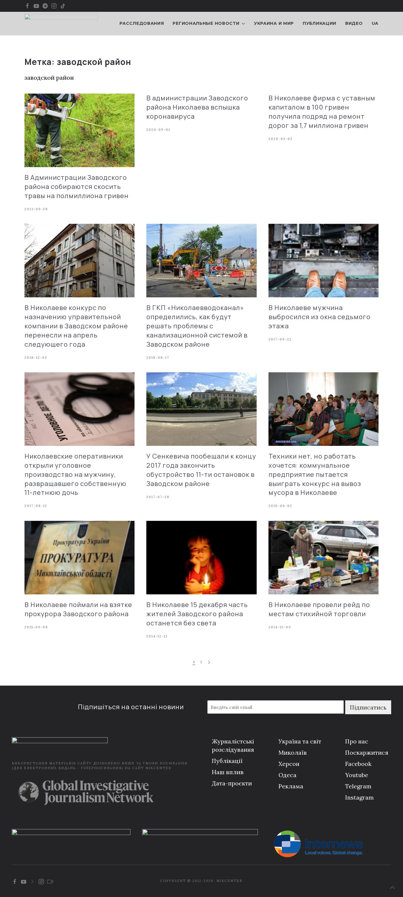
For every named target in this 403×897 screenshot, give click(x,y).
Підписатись (368, 707)
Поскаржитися (366, 752)
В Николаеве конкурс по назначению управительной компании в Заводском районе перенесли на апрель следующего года (76, 325)
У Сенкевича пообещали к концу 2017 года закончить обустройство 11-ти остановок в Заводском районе (201, 470)
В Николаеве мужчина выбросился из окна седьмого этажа (319, 316)
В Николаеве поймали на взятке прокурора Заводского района (78, 609)
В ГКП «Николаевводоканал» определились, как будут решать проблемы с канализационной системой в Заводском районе (197, 325)
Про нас (356, 741)
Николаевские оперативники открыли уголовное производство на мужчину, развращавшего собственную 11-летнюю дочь (75, 474)
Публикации (319, 23)
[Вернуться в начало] (61, 23)
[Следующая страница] (209, 662)
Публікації (227, 760)
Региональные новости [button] (206, 23)
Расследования (141, 23)
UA (375, 23)
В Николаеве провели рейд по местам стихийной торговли (319, 609)
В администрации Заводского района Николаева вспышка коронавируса (197, 107)
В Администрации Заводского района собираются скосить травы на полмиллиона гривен (76, 186)
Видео (354, 23)
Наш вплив (228, 772)
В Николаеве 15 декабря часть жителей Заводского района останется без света (197, 613)
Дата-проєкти (232, 783)
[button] (392, 887)
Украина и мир (274, 23)
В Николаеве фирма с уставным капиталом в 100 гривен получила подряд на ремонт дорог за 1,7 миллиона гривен (321, 112)
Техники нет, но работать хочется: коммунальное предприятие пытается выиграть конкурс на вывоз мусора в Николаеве (314, 474)
